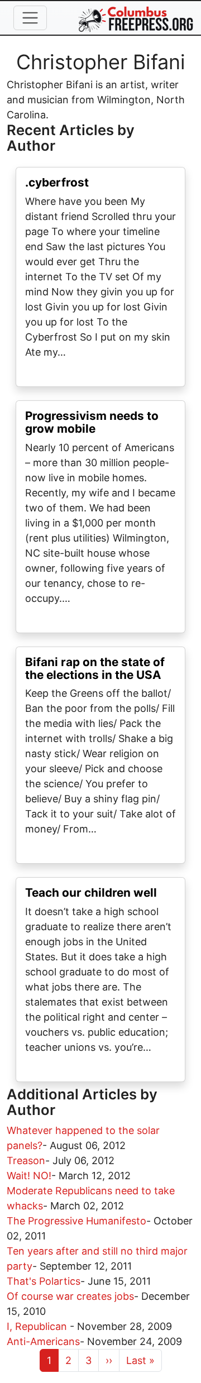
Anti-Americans (43, 1341)
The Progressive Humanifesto (76, 1221)
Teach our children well (91, 892)
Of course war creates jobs (70, 1296)
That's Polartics (43, 1281)
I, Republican (38, 1326)
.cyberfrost (57, 182)
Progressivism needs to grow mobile (92, 422)
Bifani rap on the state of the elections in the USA (95, 668)
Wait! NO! (29, 1175)
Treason (26, 1160)
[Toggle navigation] (30, 18)
